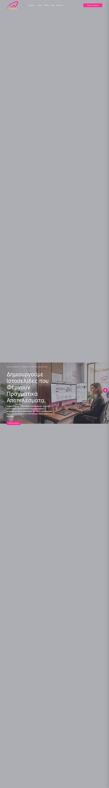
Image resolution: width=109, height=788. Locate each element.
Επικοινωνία (59, 5)
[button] (34, 5)
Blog (52, 5)
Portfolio (46, 5)
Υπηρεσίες (31, 5)
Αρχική (24, 5)
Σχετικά (40, 5)
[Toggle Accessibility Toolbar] (105, 390)
